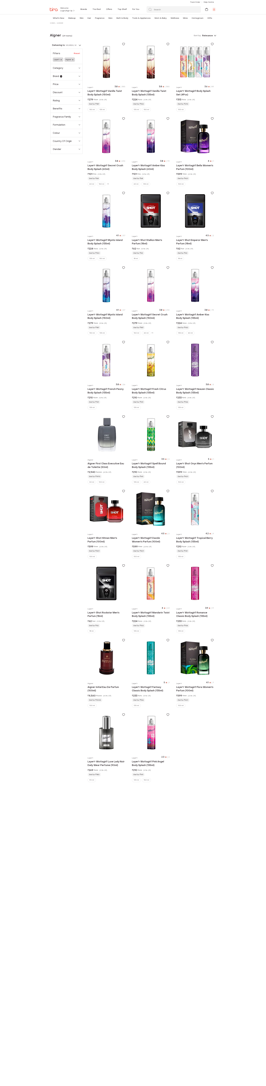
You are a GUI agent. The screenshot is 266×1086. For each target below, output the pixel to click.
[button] (64, 18)
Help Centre (209, 2)
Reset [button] (77, 53)
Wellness (175, 18)
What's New (58, 18)
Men (110, 18)
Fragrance (99, 18)
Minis (185, 18)
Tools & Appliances (141, 18)
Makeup (72, 18)
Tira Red (97, 9)
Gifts (209, 18)
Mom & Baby (161, 18)
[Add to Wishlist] (123, 44)
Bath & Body (122, 18)
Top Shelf (122, 9)
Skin (82, 18)
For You (135, 9)
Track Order (195, 2)
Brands (83, 9)
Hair (89, 18)
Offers (109, 9)
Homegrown (197, 18)
